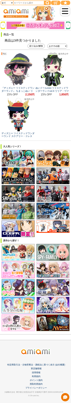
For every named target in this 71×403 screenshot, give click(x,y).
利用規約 (36, 376)
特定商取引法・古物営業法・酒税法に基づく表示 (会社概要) (36, 364)
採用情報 (36, 372)
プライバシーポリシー (36, 388)
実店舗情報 (36, 368)
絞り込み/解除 (36, 46)
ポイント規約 (36, 380)
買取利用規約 (36, 384)
